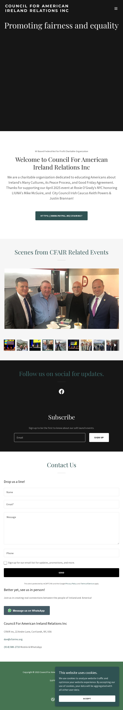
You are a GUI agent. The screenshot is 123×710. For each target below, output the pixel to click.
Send (62, 572)
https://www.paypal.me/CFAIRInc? (62, 215)
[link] (44, 11)
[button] (116, 8)
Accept (87, 698)
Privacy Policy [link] (71, 583)
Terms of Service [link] (87, 583)
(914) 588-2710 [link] (12, 647)
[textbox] (49, 437)
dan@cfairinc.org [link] (13, 639)
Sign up (99, 437)
